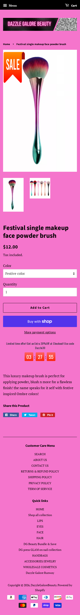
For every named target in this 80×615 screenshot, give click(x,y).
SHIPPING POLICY (40, 477)
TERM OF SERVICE (40, 489)
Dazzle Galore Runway (40, 573)
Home (6, 44)
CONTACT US (40, 466)
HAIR (40, 538)
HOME (40, 509)
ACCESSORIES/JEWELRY (40, 561)
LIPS (40, 521)
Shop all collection (40, 515)
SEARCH (40, 454)
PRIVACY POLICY (40, 483)
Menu (12, 5)
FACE (40, 532)
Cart (74, 6)
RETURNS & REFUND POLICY (40, 471)
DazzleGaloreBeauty (43, 585)
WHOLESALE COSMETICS (40, 567)
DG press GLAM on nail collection (40, 550)
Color (7, 265)
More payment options (40, 332)
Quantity (10, 284)
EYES (40, 526)
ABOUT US (40, 460)
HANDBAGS (40, 555)
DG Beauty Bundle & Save (40, 544)
